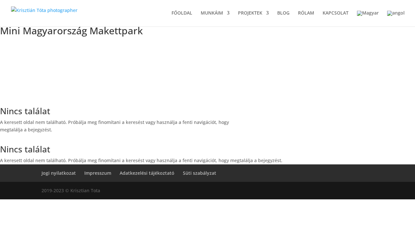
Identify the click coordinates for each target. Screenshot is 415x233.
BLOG (283, 13)
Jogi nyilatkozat (59, 173)
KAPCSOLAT (336, 13)
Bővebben (76, 98)
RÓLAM (306, 13)
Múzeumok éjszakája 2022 (76, 54)
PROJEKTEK (250, 13)
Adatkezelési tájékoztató (147, 173)
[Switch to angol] (396, 19)
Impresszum (97, 173)
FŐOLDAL (182, 13)
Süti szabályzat (199, 173)
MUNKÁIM (212, 13)
